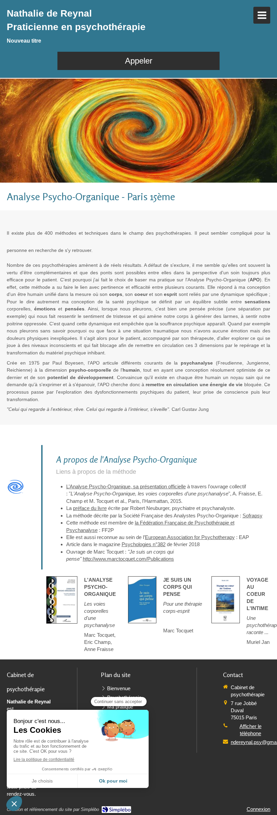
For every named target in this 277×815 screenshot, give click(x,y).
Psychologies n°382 (144, 544)
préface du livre (90, 508)
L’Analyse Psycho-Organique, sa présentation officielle (126, 486)
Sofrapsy (252, 515)
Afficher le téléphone (250, 729)
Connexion (258, 809)
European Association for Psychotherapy (190, 537)
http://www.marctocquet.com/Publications (128, 559)
